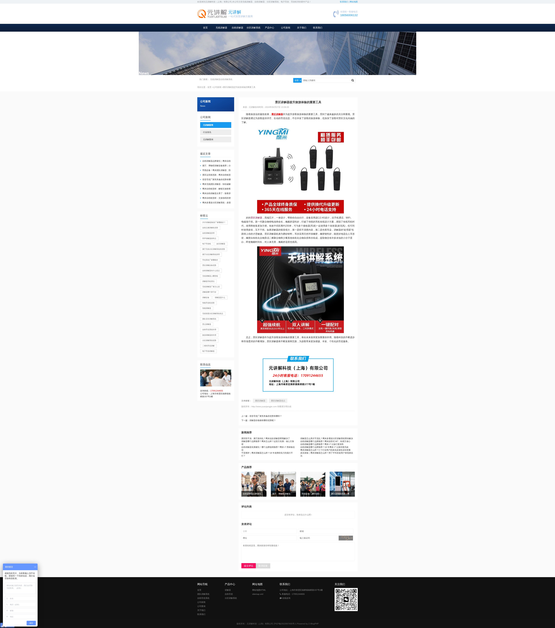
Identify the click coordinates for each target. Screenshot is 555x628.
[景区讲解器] (300, 128)
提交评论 (248, 566)
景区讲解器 (256, 217)
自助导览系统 (203, 598)
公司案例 (201, 606)
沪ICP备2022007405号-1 (285, 624)
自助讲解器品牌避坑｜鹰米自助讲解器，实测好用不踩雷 (215, 161)
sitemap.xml (257, 594)
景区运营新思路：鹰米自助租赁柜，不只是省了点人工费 (215, 175)
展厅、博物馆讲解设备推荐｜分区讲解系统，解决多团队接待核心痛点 (215, 165)
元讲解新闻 (208, 125)
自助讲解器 (237, 27)
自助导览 (229, 594)
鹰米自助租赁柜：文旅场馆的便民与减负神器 (215, 198)
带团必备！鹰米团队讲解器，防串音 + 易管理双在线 (215, 170)
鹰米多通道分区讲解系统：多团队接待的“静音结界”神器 (215, 202)
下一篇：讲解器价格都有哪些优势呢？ (258, 420)
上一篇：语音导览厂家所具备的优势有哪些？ (261, 416)
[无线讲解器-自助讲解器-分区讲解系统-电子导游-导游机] (212, 14)
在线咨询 (286, 598)
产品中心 (269, 27)
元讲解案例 (208, 139)
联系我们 (317, 27)
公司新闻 (285, 27)
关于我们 (301, 27)
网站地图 (354, 2)
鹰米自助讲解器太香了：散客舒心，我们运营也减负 (215, 193)
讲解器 (228, 590)
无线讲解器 (221, 27)
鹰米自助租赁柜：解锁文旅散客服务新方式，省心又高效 (215, 189)
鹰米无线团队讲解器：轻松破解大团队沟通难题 (215, 184)
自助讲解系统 (226, 79)
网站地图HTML (259, 590)
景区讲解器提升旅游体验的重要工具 (239, 87)
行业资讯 (207, 132)
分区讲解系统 (253, 27)
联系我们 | (345, 2)
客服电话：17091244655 (293, 594)
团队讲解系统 (203, 594)
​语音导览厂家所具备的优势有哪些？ (215, 179)
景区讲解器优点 (278, 401)
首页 (205, 27)
